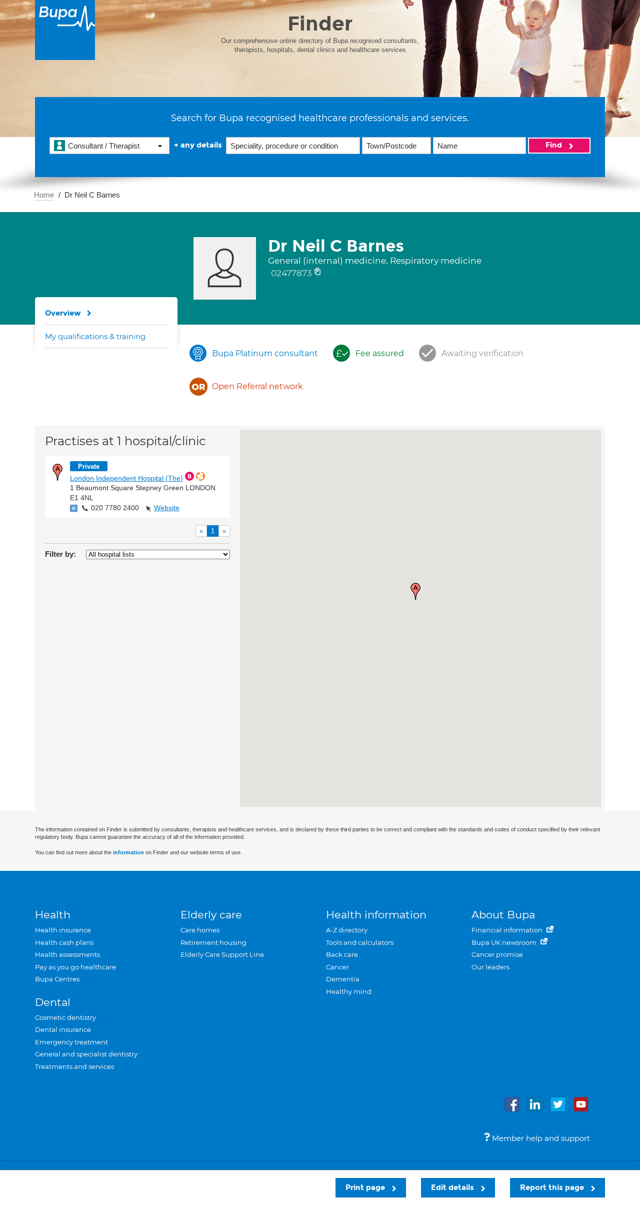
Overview (63, 313)
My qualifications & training (95, 336)
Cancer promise (497, 954)
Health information (376, 914)
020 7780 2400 (115, 508)
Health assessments (67, 954)
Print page (366, 1187)
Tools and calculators (360, 942)
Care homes (200, 930)
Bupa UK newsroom (505, 942)
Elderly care (211, 914)
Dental (52, 1002)
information (128, 852)
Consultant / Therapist (104, 146)
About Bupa (503, 914)
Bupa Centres (57, 979)
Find (555, 145)
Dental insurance (63, 1029)
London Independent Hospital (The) (126, 478)
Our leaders (491, 967)
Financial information (508, 930)
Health (52, 914)
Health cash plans (64, 942)
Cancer (337, 967)
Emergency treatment (71, 1042)
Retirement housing (213, 942)
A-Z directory (347, 930)
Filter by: (60, 554)
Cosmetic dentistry (65, 1017)
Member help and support (540, 1138)
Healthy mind (349, 991)
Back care (342, 954)
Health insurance (63, 930)
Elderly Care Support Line (222, 954)
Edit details (453, 1187)
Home (44, 195)
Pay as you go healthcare (75, 967)
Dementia (343, 979)
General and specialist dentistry (86, 1054)
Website (167, 508)
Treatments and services (74, 1066)
